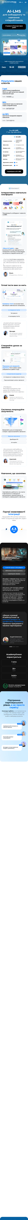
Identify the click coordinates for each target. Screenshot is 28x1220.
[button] (21, 2)
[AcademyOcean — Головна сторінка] (10, 2)
